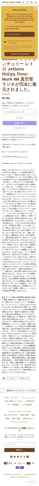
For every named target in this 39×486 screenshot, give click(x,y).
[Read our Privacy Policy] (34, 46)
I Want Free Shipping (19, 54)
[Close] (35, 8)
